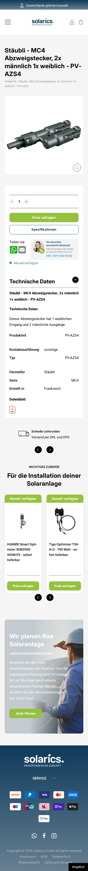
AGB (44, 856)
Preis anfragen (44, 217)
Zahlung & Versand (58, 862)
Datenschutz (61, 856)
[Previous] (38, 449)
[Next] (50, 449)
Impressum (28, 856)
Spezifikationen (43, 229)
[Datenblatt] (44, 409)
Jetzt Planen (25, 713)
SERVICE (39, 778)
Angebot (78, 866)
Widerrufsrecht (29, 862)
